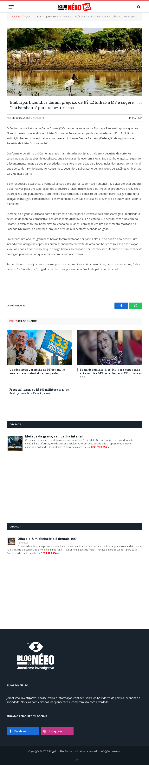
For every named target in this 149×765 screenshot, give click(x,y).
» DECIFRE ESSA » (99, 447)
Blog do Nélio (56, 751)
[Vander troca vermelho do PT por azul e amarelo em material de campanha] (39, 347)
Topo (77, 759)
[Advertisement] (39, 488)
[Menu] (11, 7)
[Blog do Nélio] (74, 7)
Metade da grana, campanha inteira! (54, 436)
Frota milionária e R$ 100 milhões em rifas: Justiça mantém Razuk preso (39, 391)
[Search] (138, 7)
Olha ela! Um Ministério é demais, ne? (47, 539)
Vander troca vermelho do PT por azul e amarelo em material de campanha (37, 371)
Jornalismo (135, 118)
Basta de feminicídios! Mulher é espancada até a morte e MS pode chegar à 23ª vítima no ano (111, 373)
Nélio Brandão (20, 118)
